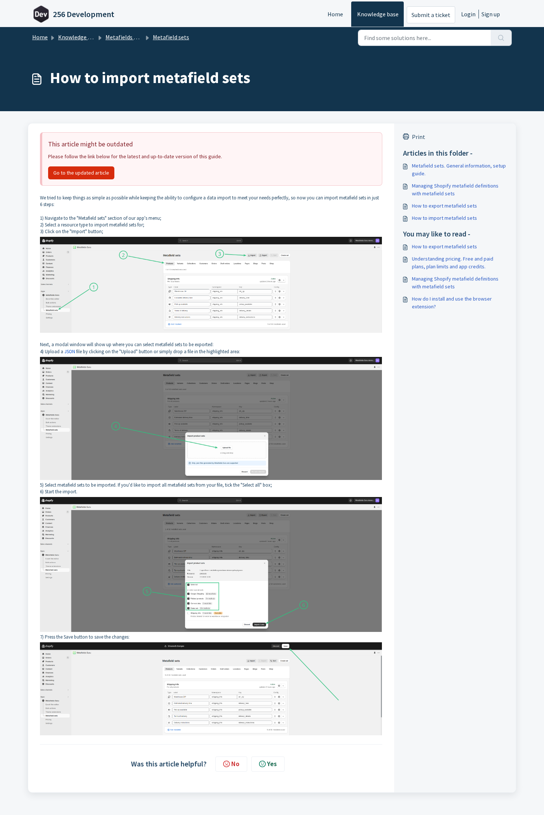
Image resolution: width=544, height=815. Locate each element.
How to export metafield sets (444, 205)
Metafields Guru (125, 37)
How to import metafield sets (444, 218)
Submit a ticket (431, 15)
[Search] (501, 38)
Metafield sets (171, 37)
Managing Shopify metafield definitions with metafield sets (455, 189)
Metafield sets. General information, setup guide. (459, 169)
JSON (69, 351)
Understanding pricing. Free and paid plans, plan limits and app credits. (452, 262)
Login (468, 14)
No (235, 763)
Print (418, 136)
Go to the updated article (81, 172)
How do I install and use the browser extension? (452, 302)
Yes (272, 763)
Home (335, 14)
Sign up (490, 14)
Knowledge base (378, 14)
